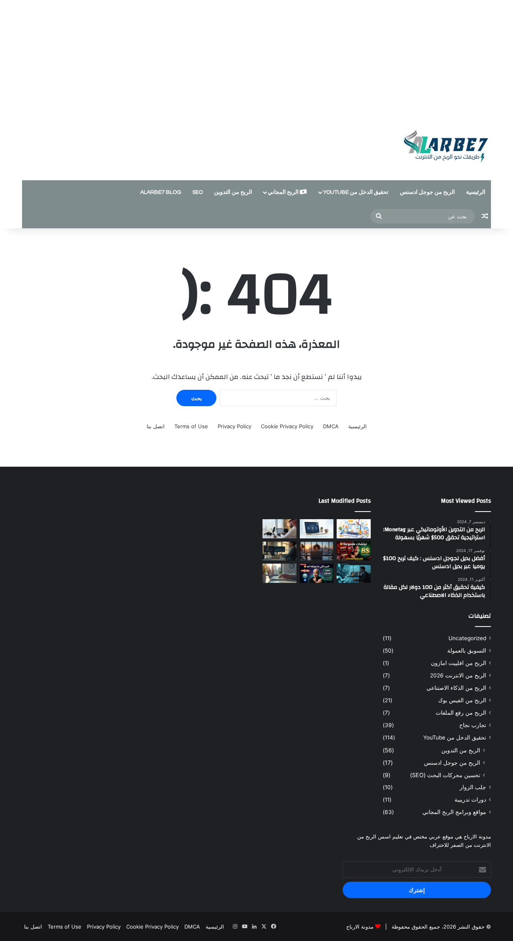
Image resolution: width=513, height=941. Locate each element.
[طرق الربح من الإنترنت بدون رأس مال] (317, 551)
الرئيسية (475, 192)
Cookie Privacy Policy (287, 426)
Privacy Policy (234, 426)
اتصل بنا (156, 426)
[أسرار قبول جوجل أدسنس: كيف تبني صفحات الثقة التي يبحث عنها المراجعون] (317, 528)
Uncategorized (467, 638)
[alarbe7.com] (441, 146)
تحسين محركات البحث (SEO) (445, 775)
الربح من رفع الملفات (461, 712)
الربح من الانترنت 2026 (458, 675)
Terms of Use (191, 426)
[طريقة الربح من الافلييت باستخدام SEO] (280, 573)
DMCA (331, 426)
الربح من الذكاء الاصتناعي (456, 688)
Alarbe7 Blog (160, 192)
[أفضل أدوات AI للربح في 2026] (354, 573)
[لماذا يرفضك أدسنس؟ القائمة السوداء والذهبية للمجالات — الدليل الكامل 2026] (354, 551)
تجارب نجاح (472, 725)
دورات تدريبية (470, 799)
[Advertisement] (256, 56)
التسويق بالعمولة (466, 650)
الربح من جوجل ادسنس (427, 192)
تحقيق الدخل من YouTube (355, 192)
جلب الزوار (473, 787)
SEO (197, 192)
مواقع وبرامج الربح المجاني (454, 812)
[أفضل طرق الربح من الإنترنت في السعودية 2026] (280, 528)
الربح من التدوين (233, 192)
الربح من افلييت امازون (458, 663)
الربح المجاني (284, 192)
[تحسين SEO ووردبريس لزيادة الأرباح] (280, 551)
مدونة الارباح (360, 926)
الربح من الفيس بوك (462, 700)
